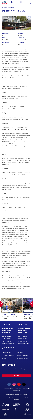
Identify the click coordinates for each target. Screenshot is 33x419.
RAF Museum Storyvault (8, 355)
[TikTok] (24, 384)
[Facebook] (9, 384)
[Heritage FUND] (16, 404)
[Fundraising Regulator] (5, 414)
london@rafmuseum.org (8, 343)
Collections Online (6, 352)
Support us (4, 361)
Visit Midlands (14, 2)
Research (4, 358)
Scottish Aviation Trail (22, 355)
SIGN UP (16, 375)
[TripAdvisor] (27, 409)
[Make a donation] (11, 305)
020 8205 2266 (7, 341)
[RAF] (5, 404)
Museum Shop (21, 361)
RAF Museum (4, 2)
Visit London (23, 2)
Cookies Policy (26, 388)
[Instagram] (14, 384)
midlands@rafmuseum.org (24, 343)
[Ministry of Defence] (16, 409)
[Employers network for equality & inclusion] (27, 414)
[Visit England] (5, 409)
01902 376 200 (23, 341)
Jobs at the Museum (22, 358)
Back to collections (9, 7)
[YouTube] (19, 384)
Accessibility (16, 390)
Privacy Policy (18, 388)
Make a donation (8, 314)
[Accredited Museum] (27, 404)
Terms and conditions (8, 388)
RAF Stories (20, 352)
